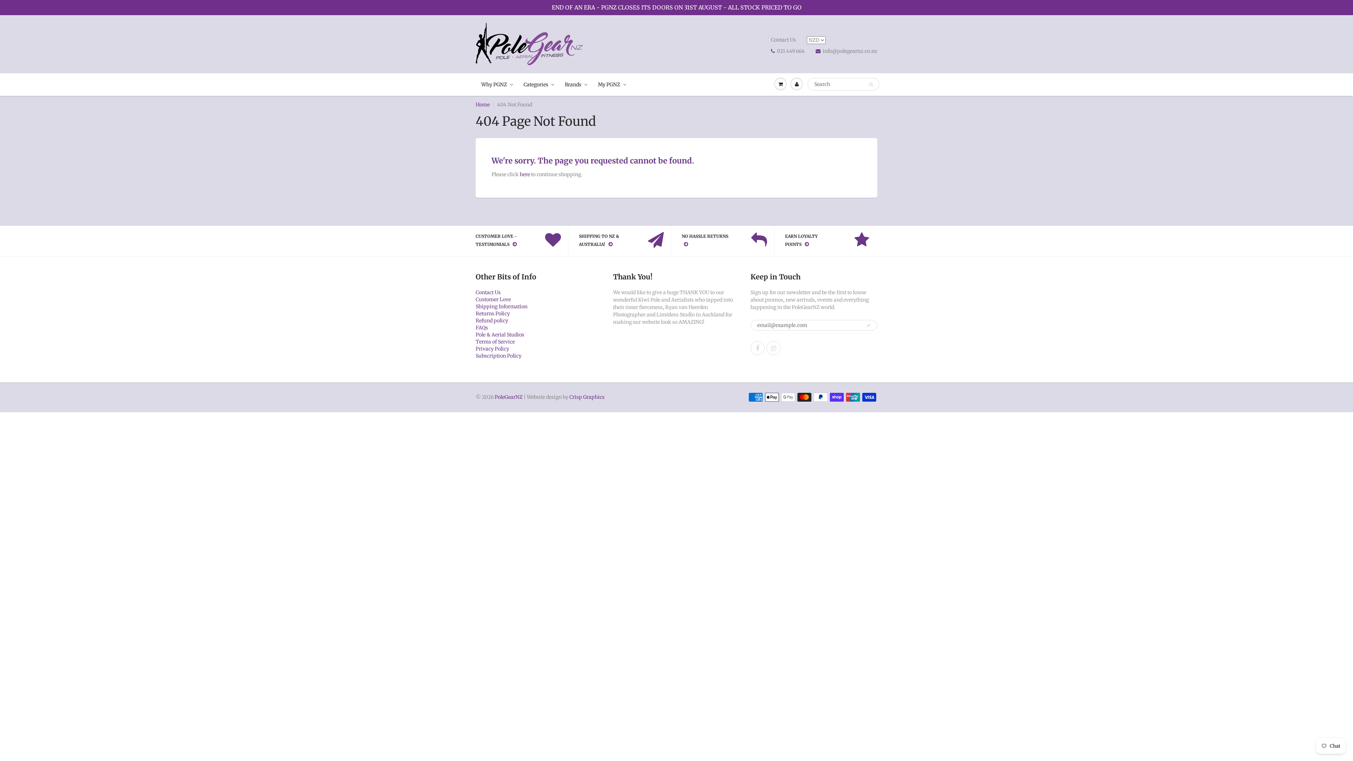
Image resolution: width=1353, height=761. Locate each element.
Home (483, 104)
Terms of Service (495, 342)
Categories (536, 84)
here (525, 174)
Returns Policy (493, 313)
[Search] (871, 84)
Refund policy (492, 320)
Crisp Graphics (587, 397)
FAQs (482, 327)
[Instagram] (773, 348)
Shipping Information (501, 306)
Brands (573, 84)
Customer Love (493, 299)
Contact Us (783, 40)
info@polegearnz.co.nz (850, 51)
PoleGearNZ (509, 397)
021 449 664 (791, 51)
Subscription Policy (498, 356)
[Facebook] (757, 348)
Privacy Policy (492, 349)
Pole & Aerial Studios (500, 335)
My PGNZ (609, 84)
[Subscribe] (868, 325)
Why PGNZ (494, 84)
